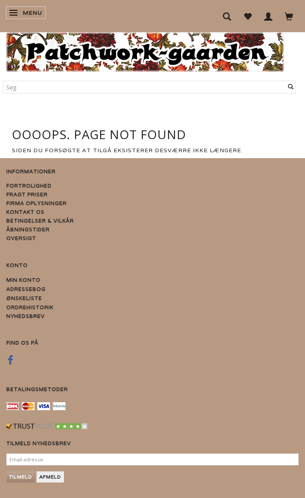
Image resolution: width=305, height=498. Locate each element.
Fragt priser (27, 194)
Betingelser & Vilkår (40, 220)
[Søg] (291, 87)
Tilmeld (20, 477)
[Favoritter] (248, 16)
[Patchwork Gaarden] (145, 50)
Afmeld (50, 477)
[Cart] (289, 16)
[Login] (268, 16)
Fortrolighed (29, 185)
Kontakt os (25, 212)
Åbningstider (28, 229)
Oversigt (21, 238)
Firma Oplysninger (36, 203)
